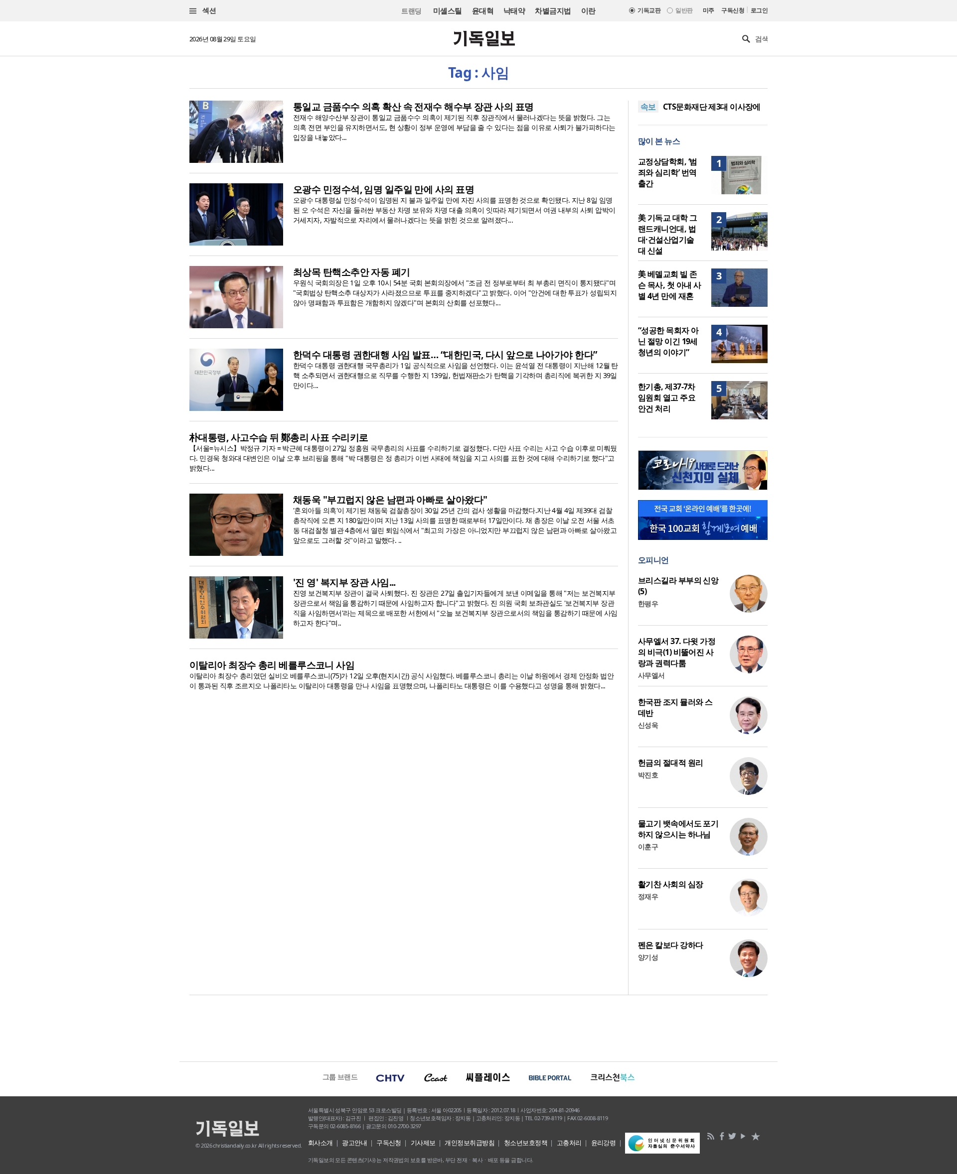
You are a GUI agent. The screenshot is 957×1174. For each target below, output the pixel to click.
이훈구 (648, 846)
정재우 (648, 896)
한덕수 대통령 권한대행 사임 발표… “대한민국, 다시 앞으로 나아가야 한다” (445, 354)
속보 (648, 106)
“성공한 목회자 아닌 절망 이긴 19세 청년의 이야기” (668, 341)
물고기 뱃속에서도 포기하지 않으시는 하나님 (678, 829)
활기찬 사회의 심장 (670, 884)
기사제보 (423, 1142)
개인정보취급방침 (469, 1142)
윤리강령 (603, 1142)
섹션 (208, 10)
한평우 (648, 603)
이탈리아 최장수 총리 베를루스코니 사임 (271, 664)
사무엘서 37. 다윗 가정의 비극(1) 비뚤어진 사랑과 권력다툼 (676, 652)
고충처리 (569, 1142)
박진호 (648, 775)
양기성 (648, 957)
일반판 (683, 10)
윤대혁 (482, 10)
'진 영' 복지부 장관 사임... (344, 582)
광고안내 (354, 1142)
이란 (588, 10)
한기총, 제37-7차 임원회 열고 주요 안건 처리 (666, 397)
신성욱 (648, 725)
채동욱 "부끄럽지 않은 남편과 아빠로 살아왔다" (390, 499)
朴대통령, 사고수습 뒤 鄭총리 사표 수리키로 (278, 437)
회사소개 (320, 1142)
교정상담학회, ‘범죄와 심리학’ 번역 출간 (667, 172)
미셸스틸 (447, 10)
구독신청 (732, 10)
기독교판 (649, 10)
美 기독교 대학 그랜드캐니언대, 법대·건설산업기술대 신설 (667, 234)
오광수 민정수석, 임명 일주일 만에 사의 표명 (383, 189)
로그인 (759, 10)
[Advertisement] (478, 1027)
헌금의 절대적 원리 (670, 762)
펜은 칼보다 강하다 (670, 944)
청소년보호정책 (525, 1142)
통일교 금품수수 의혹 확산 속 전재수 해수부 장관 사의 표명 (413, 106)
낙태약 (514, 10)
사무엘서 (651, 675)
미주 (708, 10)
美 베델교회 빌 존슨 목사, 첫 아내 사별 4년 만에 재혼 (669, 284)
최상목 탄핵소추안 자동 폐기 (351, 271)
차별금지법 (553, 10)
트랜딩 (411, 10)
